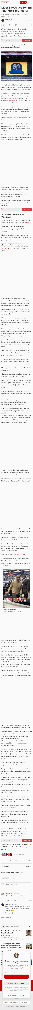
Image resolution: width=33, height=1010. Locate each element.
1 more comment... (6, 917)
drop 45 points (13, 100)
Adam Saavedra (9, 904)
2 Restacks (21, 854)
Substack (8, 1006)
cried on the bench (12, 94)
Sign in (29, 2)
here (27, 223)
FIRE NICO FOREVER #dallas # (12, 612)
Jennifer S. (8, 893)
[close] (28, 953)
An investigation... (6, 935)
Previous (6, 866)
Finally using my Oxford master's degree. (11, 950)
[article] (16, 935)
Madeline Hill (9, 19)
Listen (29, 20)
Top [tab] (3, 926)
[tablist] (8, 878)
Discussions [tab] (14, 926)
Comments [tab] (5, 878)
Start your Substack (12, 1002)
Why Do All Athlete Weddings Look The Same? (11, 932)
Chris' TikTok (20, 555)
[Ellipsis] (30, 893)
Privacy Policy (19, 990)
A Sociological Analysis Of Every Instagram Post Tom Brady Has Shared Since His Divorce (11, 946)
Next (27, 866)
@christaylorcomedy (10, 609)
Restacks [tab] (12, 878)
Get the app (24, 1002)
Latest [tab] (7, 926)
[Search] (30, 926)
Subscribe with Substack (18, 983)
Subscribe (23, 2)
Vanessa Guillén (6, 248)
